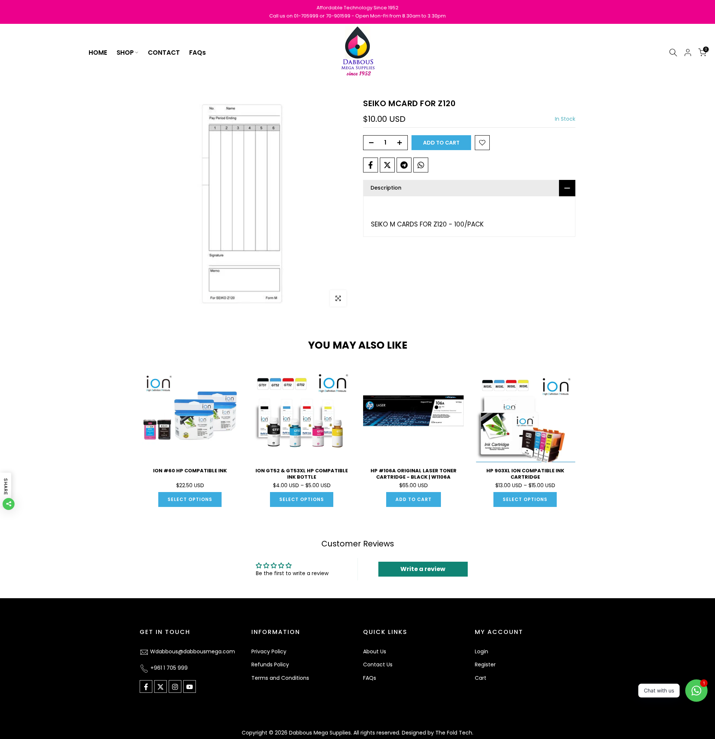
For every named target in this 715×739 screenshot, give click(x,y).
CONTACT (164, 52)
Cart (480, 678)
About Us (374, 651)
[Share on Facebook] (370, 165)
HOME (98, 52)
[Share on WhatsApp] (420, 165)
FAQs (197, 52)
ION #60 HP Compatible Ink (190, 470)
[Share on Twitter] (387, 165)
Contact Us (378, 665)
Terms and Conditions (280, 678)
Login (481, 651)
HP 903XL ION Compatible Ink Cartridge (525, 473)
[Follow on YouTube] (189, 687)
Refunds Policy (270, 665)
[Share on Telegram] (404, 165)
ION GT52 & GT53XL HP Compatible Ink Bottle (301, 473)
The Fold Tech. (454, 732)
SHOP (125, 52)
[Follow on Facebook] (146, 687)
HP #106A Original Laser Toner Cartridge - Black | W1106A (414, 473)
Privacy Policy (268, 651)
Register (485, 665)
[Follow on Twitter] (160, 687)
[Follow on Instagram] (175, 687)
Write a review (422, 569)
